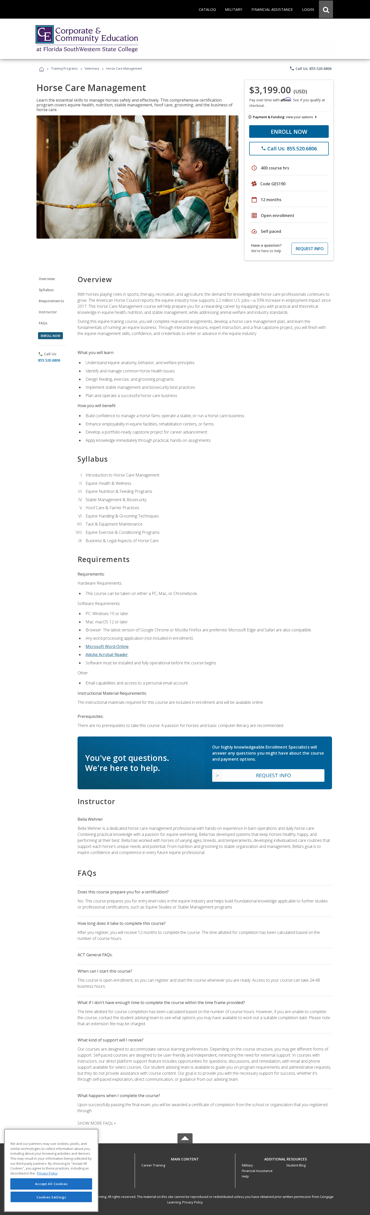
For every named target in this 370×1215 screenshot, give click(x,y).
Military (247, 1165)
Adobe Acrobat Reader (107, 654)
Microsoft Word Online (107, 646)
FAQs (43, 323)
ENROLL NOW (289, 131)
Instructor (48, 312)
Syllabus (46, 289)
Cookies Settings (51, 1197)
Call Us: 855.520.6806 (310, 68)
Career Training (153, 1165)
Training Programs (64, 68)
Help (245, 1176)
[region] (51, 1170)
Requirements (51, 300)
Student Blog (296, 1165)
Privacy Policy (192, 1202)
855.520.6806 (49, 360)
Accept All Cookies (51, 1184)
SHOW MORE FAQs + (97, 1123)
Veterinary (92, 68)
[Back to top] (185, 1157)
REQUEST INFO (310, 248)
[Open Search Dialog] (326, 9)
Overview (47, 278)
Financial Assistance (257, 1170)
